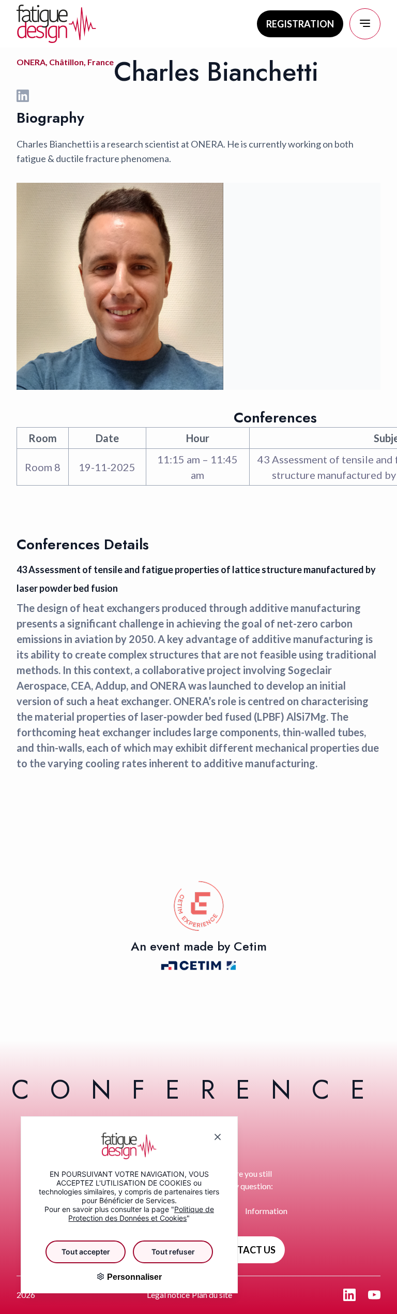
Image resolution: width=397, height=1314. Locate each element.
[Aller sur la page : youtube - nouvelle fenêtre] (374, 1295)
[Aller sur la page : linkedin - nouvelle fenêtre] (349, 1295)
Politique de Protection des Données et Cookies (141, 1213)
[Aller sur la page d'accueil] (56, 24)
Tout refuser (173, 1251)
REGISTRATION (300, 24)
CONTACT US (246, 1249)
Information (266, 1211)
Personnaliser (133, 1277)
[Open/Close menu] (364, 23)
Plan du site (212, 1295)
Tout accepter (86, 1251)
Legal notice (168, 1295)
